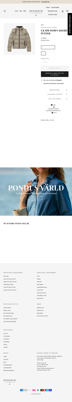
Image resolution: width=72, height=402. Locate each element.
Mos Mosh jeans (8, 316)
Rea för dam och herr (42, 316)
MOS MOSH (40, 284)
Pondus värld (52, 14)
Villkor (5, 356)
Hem (42, 25)
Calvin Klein (40, 290)
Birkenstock (40, 298)
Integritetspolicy (8, 365)
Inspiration (6, 339)
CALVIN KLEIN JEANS (49, 27)
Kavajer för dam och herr (10, 290)
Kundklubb (6, 341)
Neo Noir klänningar (9, 313)
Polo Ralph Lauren (41, 295)
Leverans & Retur (54, 94)
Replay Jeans (7, 310)
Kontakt (6, 347)
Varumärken (55, 7)
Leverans (6, 359)
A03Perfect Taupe (48, 47)
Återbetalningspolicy (9, 370)
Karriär (5, 344)
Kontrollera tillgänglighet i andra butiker (53, 83)
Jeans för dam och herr (10, 279)
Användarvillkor (8, 367)
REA (24, 11)
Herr (20, 11)
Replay (38, 279)
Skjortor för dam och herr (10, 281)
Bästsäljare (40, 313)
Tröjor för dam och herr (10, 287)
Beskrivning (55, 90)
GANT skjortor (7, 307)
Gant (38, 276)
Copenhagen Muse (42, 287)
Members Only (52, 11)
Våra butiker (7, 336)
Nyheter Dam (40, 307)
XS (43, 53)
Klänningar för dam (9, 284)
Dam (16, 11)
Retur (5, 362)
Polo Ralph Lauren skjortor (10, 318)
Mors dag (6, 276)
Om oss (6, 333)
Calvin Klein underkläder (10, 321)
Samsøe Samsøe (41, 292)
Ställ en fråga (54, 98)
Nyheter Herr (40, 310)
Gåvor (48, 7)
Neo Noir (39, 281)
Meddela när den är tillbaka (55, 74)
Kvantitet (45, 58)
